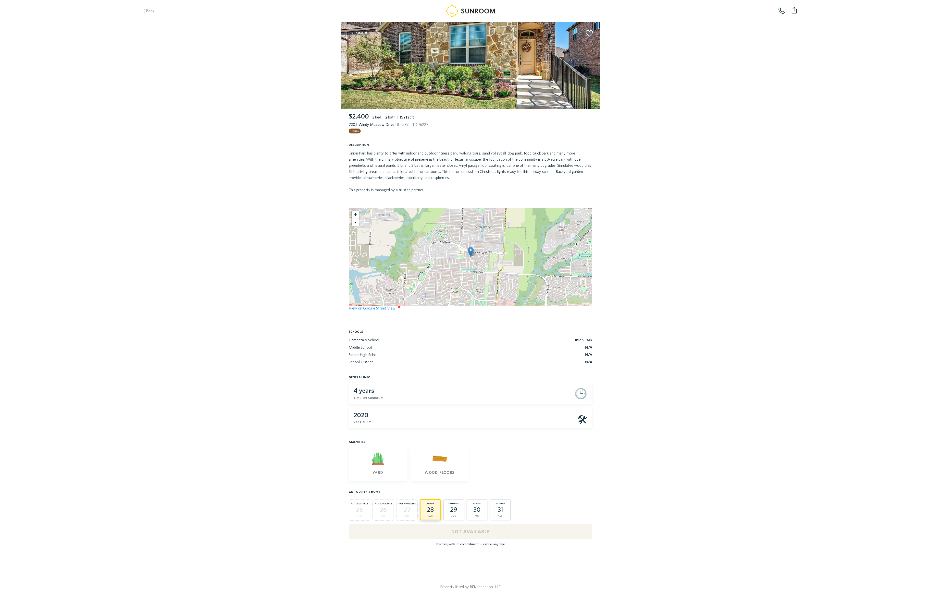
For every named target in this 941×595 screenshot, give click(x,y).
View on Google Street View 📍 (375, 308)
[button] (471, 252)
